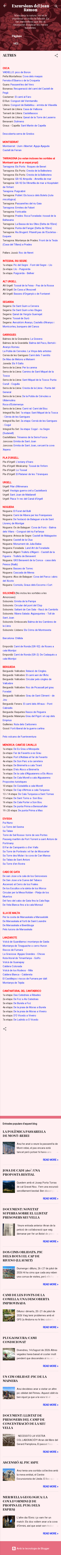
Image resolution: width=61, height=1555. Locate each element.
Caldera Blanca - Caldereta (17, 974)
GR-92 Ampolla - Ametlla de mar (33, 178)
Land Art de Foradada (37, 548)
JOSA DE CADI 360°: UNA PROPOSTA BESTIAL (21, 1172)
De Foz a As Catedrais (26, 999)
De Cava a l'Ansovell (25, 289)
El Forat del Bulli (22, 511)
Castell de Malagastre (45, 535)
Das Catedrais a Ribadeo (27, 995)
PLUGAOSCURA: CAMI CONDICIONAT (20, 1340)
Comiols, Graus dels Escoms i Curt (32, 584)
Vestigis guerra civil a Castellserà (28, 490)
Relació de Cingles (36, 671)
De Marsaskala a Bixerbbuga (18, 925)
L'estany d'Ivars (24, 461)
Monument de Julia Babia (27, 543)
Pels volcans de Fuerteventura (19, 736)
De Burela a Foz (22, 1003)
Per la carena (29, 367)
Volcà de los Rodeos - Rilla (18, 970)
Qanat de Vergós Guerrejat (27, 314)
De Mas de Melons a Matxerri (19, 359)
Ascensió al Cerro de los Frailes (20, 884)
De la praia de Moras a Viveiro (30, 1011)
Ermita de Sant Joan (25, 441)
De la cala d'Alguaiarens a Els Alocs (33, 773)
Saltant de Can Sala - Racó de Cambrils (36, 609)
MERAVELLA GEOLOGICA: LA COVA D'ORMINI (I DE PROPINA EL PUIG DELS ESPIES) (25, 1503)
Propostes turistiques (15, 781)
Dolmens (19, 121)
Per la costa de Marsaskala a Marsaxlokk (25, 917)
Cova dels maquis (33, 76)
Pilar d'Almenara (19, 486)
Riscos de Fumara (13, 949)
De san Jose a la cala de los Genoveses (25, 876)
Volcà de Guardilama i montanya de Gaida (26, 941)
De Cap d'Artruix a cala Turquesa (31, 790)
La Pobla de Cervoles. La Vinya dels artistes (27, 351)
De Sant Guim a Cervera (26, 306)
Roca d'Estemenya (13, 404)
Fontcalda (20, 211)
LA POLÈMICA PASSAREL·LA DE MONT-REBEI (24, 1134)
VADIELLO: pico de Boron (17, 72)
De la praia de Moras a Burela (30, 1007)
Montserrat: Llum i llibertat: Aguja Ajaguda (26, 146)
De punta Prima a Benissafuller (31, 806)
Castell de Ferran (12, 150)
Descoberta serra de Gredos (18, 133)
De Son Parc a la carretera (28, 761)
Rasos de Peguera (35, 712)
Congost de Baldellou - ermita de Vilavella (34, 105)
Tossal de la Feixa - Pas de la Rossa (34, 285)
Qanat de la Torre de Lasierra (39, 117)
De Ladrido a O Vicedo (26, 1019)
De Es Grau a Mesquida (26, 749)
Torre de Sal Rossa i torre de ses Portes (25, 835)
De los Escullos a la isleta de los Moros (24, 888)
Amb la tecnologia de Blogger (32, 1548)
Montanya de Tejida (13, 982)
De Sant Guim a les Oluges (27, 310)
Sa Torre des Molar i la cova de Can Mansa (26, 855)
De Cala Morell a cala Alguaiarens (32, 777)
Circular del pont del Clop (28, 605)
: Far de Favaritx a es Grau (26, 753)
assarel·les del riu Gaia (29, 203)
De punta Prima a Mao (30, 810)
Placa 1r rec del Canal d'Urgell (26, 498)
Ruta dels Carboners (25, 724)
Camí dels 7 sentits (39, 355)
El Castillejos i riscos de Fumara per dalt (25, 978)
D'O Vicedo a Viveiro (24, 1015)
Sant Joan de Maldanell (23, 494)
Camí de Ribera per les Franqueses (32, 515)
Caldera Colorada (12, 966)
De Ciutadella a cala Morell (28, 785)
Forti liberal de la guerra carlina (27, 728)
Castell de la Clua (23, 539)
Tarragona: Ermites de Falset (19, 207)
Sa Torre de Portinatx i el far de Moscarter (26, 851)
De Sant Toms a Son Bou (28, 798)
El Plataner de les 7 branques (31, 474)
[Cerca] (56, 7)
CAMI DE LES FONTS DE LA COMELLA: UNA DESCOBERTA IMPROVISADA (26, 1299)
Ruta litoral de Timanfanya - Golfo (21, 958)
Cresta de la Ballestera (39, 170)
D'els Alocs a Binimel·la (26, 769)
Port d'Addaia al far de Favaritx (30, 757)
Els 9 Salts (18, 363)
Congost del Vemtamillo (24, 101)
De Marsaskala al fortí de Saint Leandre (24, 921)
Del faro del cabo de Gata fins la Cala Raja (26, 900)
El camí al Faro (23, 96)
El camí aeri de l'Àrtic (37, 675)
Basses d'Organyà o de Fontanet (32, 293)
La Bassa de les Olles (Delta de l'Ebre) (36, 224)
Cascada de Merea (23, 572)
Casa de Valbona (32, 109)
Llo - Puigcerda (22, 269)
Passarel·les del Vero (22, 84)
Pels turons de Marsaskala (17, 929)
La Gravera (36, 338)
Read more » (50, 1159)
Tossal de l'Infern (38, 466)
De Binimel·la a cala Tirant (27, 765)
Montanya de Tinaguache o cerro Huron (25, 945)
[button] (56, 56)
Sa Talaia (8, 831)
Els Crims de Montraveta (37, 630)
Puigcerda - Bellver (24, 273)
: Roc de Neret (25, 252)
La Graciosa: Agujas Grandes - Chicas (24, 954)
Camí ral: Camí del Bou (34, 408)
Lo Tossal (21, 470)
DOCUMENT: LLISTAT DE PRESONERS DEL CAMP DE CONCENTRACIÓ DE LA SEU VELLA (24, 1421)
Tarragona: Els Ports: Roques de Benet (24, 166)
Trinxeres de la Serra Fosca (32, 437)
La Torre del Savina (13, 826)
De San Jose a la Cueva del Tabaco (22, 880)
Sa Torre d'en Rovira (14, 863)
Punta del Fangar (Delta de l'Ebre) (33, 228)
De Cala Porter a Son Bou (28, 802)
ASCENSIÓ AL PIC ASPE (20, 1462)
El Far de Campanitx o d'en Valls (20, 847)
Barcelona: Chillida (13, 638)
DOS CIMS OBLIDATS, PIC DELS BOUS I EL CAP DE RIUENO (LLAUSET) (23, 1256)
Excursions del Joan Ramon (30, 7)
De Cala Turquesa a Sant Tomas (36, 794)
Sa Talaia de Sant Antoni (16, 859)
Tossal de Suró (21, 318)
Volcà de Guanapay (13, 962)
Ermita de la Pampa (25, 601)
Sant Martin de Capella (33, 125)
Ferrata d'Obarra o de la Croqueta (21, 80)
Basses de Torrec (23, 568)
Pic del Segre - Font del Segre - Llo (33, 265)
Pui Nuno (8, 822)
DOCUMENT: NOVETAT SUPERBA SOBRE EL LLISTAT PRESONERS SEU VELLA (25, 1213)
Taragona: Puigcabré (14, 191)
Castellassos (30, 113)
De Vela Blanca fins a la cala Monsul (23, 904)
